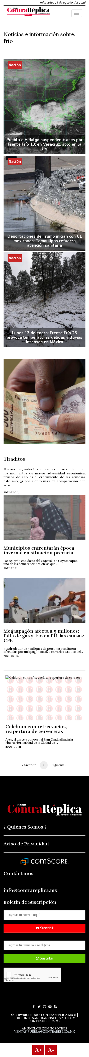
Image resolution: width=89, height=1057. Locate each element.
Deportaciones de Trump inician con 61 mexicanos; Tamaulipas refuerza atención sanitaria (44, 241)
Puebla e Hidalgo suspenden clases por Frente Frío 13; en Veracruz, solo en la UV (44, 144)
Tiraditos (14, 459)
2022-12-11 (11, 568)
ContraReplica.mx (44, 1021)
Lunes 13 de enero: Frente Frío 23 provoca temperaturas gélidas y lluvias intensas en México (44, 337)
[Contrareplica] (28, 12)
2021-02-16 (11, 656)
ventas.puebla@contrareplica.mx (44, 1032)
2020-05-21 (13, 747)
